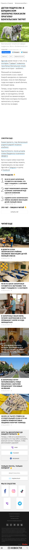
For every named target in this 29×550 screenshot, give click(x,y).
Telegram (12, 167)
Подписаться (16, 478)
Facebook (6, 170)
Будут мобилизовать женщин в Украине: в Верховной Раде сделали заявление (16, 191)
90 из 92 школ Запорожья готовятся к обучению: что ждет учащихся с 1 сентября (16, 181)
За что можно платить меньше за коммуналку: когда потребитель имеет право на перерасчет (12, 348)
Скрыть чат (14, 212)
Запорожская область (21, 3)
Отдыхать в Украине (7, 3)
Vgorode (4, 61)
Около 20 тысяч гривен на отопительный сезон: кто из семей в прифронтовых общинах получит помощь (14, 419)
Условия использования (14, 513)
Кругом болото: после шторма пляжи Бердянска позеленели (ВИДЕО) (13, 153)
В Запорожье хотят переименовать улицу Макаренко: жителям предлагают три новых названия (11, 384)
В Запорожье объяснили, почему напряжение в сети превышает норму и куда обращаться (13, 319)
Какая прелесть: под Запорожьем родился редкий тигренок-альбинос (14, 144)
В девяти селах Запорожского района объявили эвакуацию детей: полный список (16, 200)
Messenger (16, 458)
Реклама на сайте (15, 518)
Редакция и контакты (14, 516)
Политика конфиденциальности (14, 520)
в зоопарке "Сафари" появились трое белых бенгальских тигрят (14, 63)
